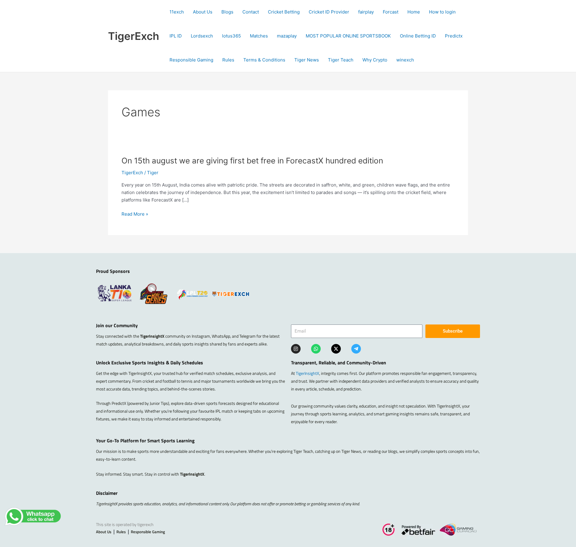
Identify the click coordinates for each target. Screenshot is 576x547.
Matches (259, 36)
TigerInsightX (307, 373)
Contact (250, 12)
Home (413, 12)
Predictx (454, 36)
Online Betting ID (418, 36)
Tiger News (306, 60)
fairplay (366, 12)
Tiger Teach (340, 60)
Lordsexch (202, 36)
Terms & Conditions (264, 60)
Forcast (390, 12)
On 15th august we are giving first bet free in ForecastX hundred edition (252, 160)
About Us (202, 12)
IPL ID (176, 36)
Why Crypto (374, 60)
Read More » (135, 214)
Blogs (227, 12)
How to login (442, 12)
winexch (405, 60)
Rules (228, 60)
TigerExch (133, 36)
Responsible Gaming (191, 60)
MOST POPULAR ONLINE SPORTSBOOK (348, 36)
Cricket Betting (284, 12)
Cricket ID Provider (329, 12)
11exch (177, 12)
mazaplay (287, 36)
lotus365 (231, 36)
